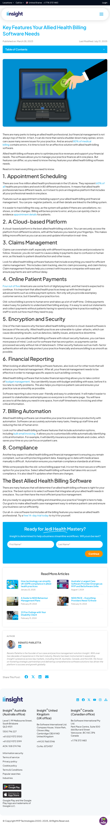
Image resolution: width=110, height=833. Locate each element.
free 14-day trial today (36, 515)
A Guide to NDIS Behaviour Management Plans (34, 599)
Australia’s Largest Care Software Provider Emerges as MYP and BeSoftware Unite (86, 584)
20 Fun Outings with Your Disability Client (33, 613)
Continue (94, 553)
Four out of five (11, 286)
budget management (18, 381)
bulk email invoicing (24, 433)
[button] (104, 49)
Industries (8, 778)
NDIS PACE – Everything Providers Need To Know (83, 599)
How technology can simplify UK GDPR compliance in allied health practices (36, 584)
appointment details (25, 214)
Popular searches (11, 773)
